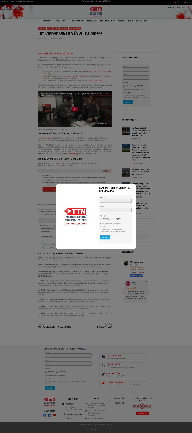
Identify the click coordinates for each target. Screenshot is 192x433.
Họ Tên (102, 197)
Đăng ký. (105, 237)
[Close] (133, 187)
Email (102, 206)
